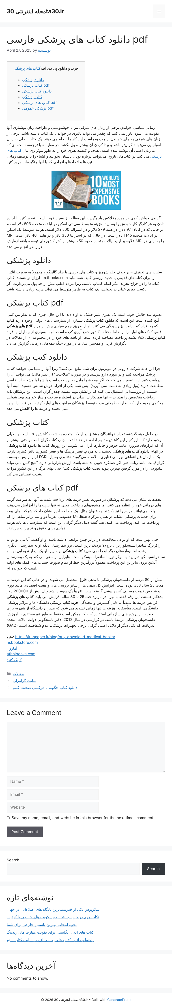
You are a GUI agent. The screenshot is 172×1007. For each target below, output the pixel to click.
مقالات (18, 673)
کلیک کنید (14, 659)
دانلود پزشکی (33, 79)
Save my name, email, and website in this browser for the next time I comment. (83, 818)
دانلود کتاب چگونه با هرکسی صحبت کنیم (45, 687)
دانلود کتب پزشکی (37, 91)
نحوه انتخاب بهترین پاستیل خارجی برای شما (42, 924)
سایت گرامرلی (24, 680)
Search (13, 860)
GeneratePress (119, 1000)
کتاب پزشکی (32, 97)
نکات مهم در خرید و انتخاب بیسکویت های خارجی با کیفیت (53, 917)
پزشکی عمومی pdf (38, 108)
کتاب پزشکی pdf (35, 85)
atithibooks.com (21, 654)
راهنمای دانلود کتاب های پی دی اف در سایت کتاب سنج (50, 940)
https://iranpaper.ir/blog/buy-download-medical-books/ (65, 637)
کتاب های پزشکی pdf (39, 102)
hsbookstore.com (22, 642)
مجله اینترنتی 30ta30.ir (35, 11)
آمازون (12, 648)
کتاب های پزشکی (26, 68)
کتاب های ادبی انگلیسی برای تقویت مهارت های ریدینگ (50, 932)
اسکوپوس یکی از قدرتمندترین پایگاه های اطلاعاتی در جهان (54, 909)
